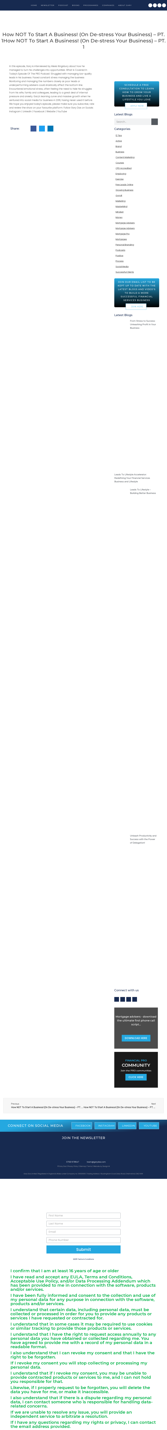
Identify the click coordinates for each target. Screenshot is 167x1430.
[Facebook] (150, 5)
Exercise (120, 179)
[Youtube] (164, 5)
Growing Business (124, 190)
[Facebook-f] (116, 999)
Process (120, 261)
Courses (120, 162)
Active (119, 140)
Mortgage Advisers (125, 222)
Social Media (122, 266)
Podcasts (120, 250)
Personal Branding (125, 244)
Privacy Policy (73, 1166)
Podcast (63, 5)
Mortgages (121, 239)
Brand (119, 146)
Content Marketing (125, 157)
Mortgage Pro (123, 233)
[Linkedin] (159, 5)
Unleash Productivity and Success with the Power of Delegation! (143, 839)
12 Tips (119, 135)
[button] (33, 129)
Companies (108, 5)
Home (34, 5)
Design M (106, 1166)
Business (120, 151)
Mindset (120, 211)
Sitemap (82, 1166)
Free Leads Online (124, 184)
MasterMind (121, 206)
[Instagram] (155, 5)
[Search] (154, 121)
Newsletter (47, 5)
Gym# (119, 195)
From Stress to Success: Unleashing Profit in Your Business (143, 324)
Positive (119, 255)
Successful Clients (125, 272)
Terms (89, 1166)
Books (75, 5)
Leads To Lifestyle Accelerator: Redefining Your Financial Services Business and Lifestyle (132, 478)
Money (119, 217)
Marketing (121, 201)
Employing (121, 173)
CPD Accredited (124, 168)
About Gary (125, 5)
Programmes (90, 5)
